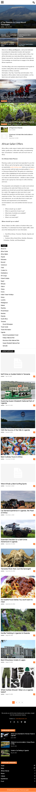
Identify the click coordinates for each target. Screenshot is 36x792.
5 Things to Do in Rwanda (15, 127)
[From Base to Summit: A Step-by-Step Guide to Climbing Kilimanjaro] (18, 91)
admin (2, 26)
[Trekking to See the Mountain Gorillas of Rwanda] (18, 114)
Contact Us (4, 270)
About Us (3, 248)
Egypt (2, 281)
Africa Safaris (4, 254)
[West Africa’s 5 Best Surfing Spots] (18, 473)
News (2, 768)
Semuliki (5, 345)
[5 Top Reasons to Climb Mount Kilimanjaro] (18, 17)
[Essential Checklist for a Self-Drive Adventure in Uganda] (18, 529)
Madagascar (4, 302)
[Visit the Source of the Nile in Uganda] (18, 419)
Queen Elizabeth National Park (11, 343)
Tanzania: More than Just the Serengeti (16, 569)
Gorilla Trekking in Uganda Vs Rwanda (15, 633)
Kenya (2, 297)
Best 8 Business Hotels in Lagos (13, 660)
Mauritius (3, 308)
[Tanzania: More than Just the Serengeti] (18, 558)
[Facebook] (11, 722)
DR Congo (4, 275)
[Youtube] (25, 722)
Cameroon (4, 265)
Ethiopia (3, 283)
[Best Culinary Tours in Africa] (18, 446)
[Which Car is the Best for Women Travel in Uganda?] (5, 736)
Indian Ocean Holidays (7, 294)
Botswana (3, 259)
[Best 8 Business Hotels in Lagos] (18, 649)
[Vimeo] (22, 722)
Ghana (2, 289)
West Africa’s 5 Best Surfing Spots (14, 484)
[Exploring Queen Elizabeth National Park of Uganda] (18, 390)
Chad (2, 267)
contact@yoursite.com (21, 718)
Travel (2, 765)
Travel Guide (4, 327)
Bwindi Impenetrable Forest (10, 335)
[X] (18, 722)
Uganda (3, 332)
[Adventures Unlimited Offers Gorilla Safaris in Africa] (4, 136)
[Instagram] (14, 722)
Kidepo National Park (8, 337)
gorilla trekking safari (16, 167)
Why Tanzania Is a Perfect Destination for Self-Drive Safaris (7, 44)
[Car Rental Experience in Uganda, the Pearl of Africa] (18, 500)
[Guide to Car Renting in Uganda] (5, 753)
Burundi (3, 262)
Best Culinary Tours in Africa (11, 457)
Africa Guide (4, 251)
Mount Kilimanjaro (8, 324)
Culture (3, 776)
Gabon (3, 286)
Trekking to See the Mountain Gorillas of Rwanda (17, 122)
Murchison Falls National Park (11, 340)
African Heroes (5, 771)
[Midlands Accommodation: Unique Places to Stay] (5, 744)
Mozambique (4, 310)
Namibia (3, 313)
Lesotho (3, 300)
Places (3, 773)
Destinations (4, 273)
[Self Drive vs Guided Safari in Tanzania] (18, 363)
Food (2, 781)
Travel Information (6, 329)
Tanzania (3, 321)
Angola (3, 257)
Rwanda (3, 316)
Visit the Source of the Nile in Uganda (15, 430)
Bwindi (32, 169)
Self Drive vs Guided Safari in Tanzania (15, 374)
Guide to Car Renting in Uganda (20, 750)
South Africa (4, 319)
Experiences (4, 101)
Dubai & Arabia (5, 278)
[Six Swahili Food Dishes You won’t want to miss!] (18, 587)
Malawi (3, 305)
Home (2, 292)
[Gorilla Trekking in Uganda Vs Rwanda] (18, 620)
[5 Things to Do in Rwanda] (4, 129)
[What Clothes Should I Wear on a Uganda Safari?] (18, 677)
